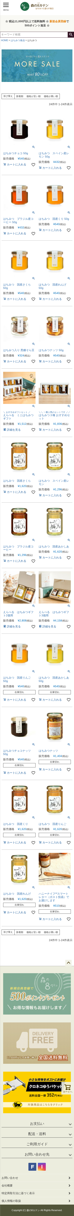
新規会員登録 (58, 21)
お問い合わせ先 (37, 1154)
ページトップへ (68, 963)
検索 (71, 34)
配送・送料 (37, 1134)
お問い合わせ (10, 1177)
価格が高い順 (51, 96)
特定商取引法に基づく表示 (18, 1193)
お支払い (37, 1124)
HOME (4, 40)
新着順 (19, 96)
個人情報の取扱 (11, 1200)
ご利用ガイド (37, 1144)
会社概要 (7, 1185)
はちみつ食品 (18, 40)
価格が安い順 (33, 96)
